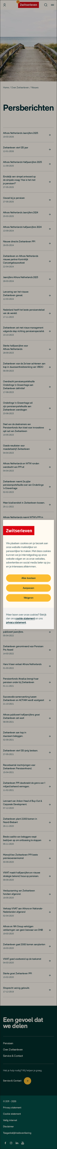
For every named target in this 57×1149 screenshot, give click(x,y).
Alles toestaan (28, 578)
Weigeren (28, 597)
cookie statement (25, 618)
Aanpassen (28, 587)
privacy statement (16, 622)
